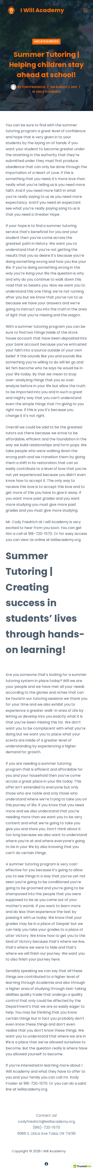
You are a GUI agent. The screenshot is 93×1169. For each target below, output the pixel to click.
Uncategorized (46, 41)
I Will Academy (42, 10)
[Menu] (85, 10)
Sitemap (74, 1151)
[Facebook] (46, 1164)
